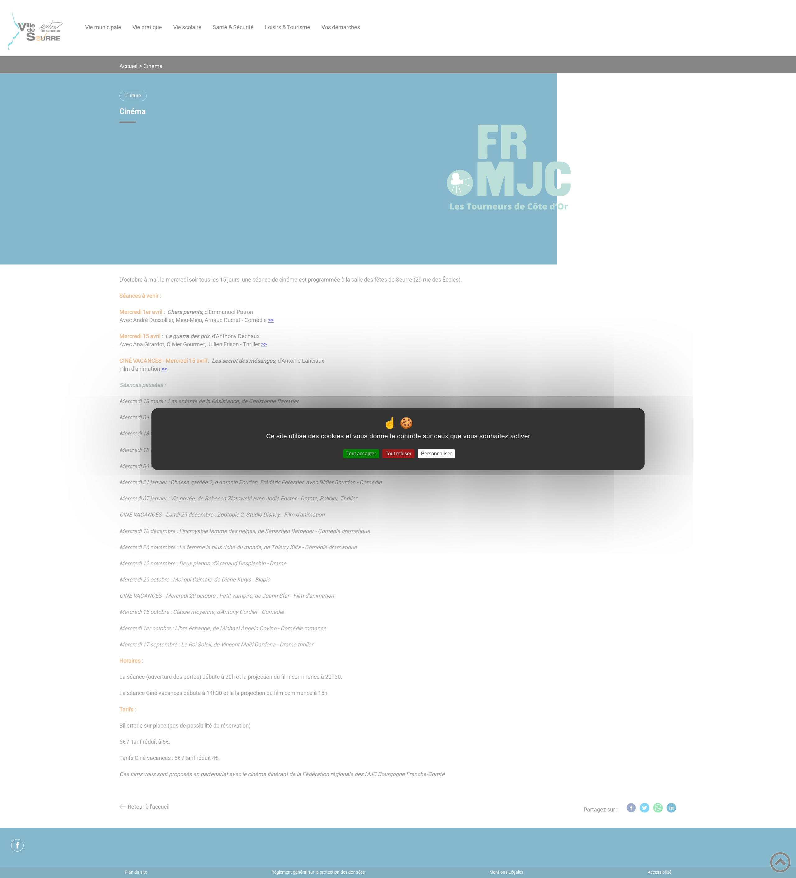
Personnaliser (436, 453)
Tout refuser (398, 453)
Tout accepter (361, 453)
